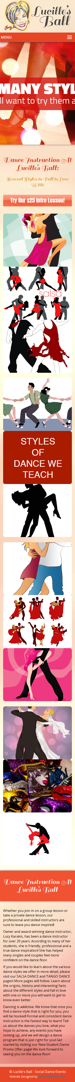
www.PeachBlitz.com (52, 1076)
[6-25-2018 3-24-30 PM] (37, 200)
